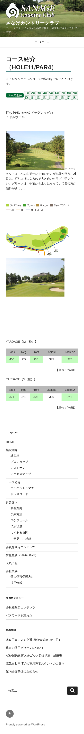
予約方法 (16, 514)
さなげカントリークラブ (32, 22)
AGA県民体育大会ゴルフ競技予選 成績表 (34, 655)
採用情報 (16, 582)
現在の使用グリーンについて (25, 647)
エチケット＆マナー (24, 488)
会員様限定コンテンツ (20, 547)
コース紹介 (13, 482)
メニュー (44, 42)
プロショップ (19, 461)
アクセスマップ (21, 474)
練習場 (15, 455)
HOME (10, 442)
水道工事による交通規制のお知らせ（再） (34, 639)
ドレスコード (19, 494)
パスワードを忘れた (19, 615)
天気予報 (12, 563)
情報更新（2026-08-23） (22, 555)
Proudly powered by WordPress (25, 724)
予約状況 (16, 526)
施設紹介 (12, 450)
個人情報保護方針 (22, 576)
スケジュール (19, 520)
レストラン (18, 467)
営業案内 (12, 502)
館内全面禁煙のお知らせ (22, 671)
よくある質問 (19, 532)
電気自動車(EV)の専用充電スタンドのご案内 (35, 663)
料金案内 (16, 508)
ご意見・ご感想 (21, 538)
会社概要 (12, 571)
